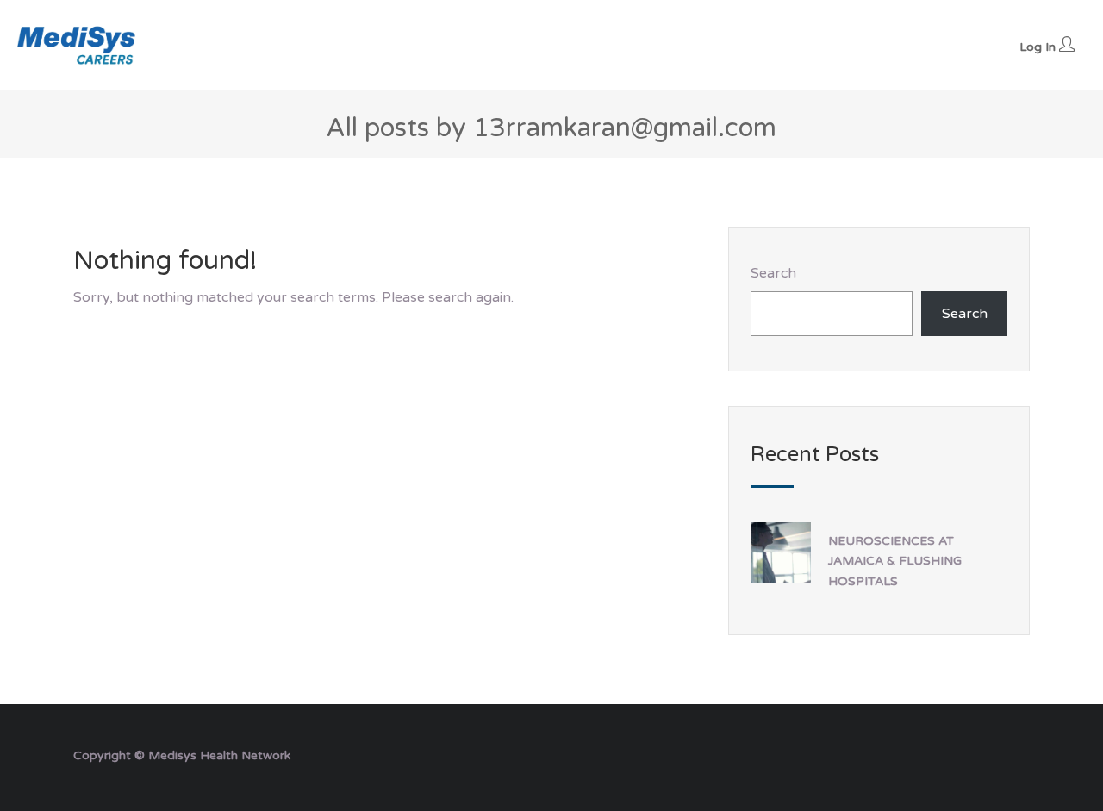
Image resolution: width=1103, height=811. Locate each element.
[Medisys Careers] (77, 44)
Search (773, 273)
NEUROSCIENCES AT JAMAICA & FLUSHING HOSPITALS (895, 560)
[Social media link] (1015, 754)
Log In (1039, 47)
